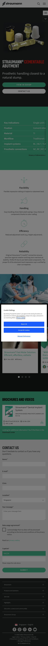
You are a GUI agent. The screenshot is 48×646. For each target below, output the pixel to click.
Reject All (24, 324)
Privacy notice (21, 318)
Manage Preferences (24, 336)
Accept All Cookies (24, 330)
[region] (24, 323)
